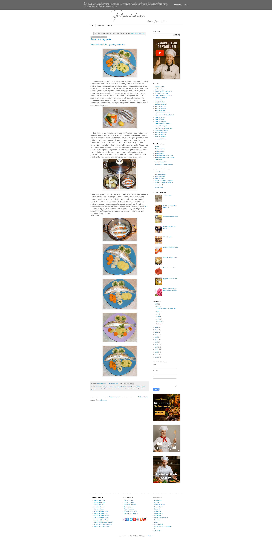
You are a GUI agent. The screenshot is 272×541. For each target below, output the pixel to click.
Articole (156, 502)
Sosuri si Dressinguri (161, 126)
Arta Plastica (158, 500)
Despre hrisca (158, 515)
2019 (156, 342)
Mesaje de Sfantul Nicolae (101, 515)
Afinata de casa (159, 172)
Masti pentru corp (160, 149)
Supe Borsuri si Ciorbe (161, 130)
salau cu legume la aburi (132, 388)
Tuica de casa (159, 187)
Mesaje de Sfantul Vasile (101, 520)
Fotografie (157, 520)
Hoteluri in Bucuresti (130, 504)
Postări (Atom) (103, 400)
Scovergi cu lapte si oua (170, 257)
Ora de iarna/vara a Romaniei (162, 526)
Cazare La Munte (129, 502)
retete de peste (100, 388)
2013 (156, 357)
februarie (159, 321)
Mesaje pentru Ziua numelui (102, 526)
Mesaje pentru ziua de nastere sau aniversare (170, 289)
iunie (158, 311)
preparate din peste (126, 386)
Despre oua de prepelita (161, 518)
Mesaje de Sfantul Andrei (101, 511)
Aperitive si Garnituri (160, 89)
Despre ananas (158, 513)
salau (124, 388)
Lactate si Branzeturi (160, 104)
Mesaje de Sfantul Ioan (100, 513)
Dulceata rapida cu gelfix (170, 247)
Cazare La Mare (129, 500)
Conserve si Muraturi (161, 97)
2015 (156, 352)
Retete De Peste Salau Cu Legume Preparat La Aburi (108, 45)
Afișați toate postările (137, 33)
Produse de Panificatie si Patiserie (164, 115)
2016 (156, 349)
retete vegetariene (160, 139)
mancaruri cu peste (160, 136)
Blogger (150, 536)
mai (157, 314)
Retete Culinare (136, 386)
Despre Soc (157, 509)
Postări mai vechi (143, 397)
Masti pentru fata (159, 151)
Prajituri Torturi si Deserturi (162, 113)
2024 (156, 329)
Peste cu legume (110, 386)
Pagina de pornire (114, 397)
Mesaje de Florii (98, 504)
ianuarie (159, 324)
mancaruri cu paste (160, 134)
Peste (103, 386)
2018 (156, 344)
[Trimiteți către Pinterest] (133, 384)
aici (146, 206)
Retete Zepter (118, 388)
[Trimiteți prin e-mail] (125, 384)
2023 (156, 332)
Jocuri (156, 522)
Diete (100, 386)
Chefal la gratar (167, 237)
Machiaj (157, 146)
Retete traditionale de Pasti (162, 123)
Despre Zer (157, 511)
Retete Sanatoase (109, 388)
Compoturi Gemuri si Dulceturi (163, 95)
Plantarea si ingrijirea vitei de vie (164, 182)
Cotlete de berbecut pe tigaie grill (165, 308)
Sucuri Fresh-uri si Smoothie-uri (164, 128)
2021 (156, 337)
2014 (156, 354)
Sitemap (109, 26)
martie (158, 319)
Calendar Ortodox (159, 504)
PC (155, 528)
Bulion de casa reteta (169, 268)
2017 (156, 347)
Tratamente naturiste (160, 162)
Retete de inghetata (160, 121)
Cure (96, 386)
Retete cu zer (158, 159)
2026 (156, 304)
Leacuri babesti (158, 524)
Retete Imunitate (159, 119)
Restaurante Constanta (131, 513)
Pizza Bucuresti (128, 507)
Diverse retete (159, 100)
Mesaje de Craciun (99, 502)
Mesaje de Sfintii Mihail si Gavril (103, 522)
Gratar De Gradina (160, 178)
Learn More (178, 5)
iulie (157, 306)
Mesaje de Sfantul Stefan (101, 518)
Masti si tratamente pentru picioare (164, 157)
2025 (156, 327)
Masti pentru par (159, 153)
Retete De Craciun (160, 117)
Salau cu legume (101, 39)
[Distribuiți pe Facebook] (131, 384)
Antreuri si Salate (159, 87)
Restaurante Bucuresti (130, 511)
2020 (156, 339)
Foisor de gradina (160, 176)
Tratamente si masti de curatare (164, 164)
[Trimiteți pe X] (129, 384)
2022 (156, 334)
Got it (186, 5)
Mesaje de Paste (99, 509)
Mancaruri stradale (160, 110)
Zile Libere (157, 531)
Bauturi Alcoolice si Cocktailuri (163, 91)
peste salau (118, 386)
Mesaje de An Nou (99, 500)
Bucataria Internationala (161, 93)
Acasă (92, 26)
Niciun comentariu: (114, 383)
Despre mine (100, 26)
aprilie (158, 316)
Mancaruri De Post (160, 106)
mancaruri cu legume (161, 132)
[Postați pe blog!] (127, 384)
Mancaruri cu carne (160, 108)
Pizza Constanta (129, 509)
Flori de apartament (160, 174)
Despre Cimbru (158, 507)
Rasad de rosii (159, 185)
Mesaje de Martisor (99, 507)
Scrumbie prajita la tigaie (170, 216)
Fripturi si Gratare (160, 102)
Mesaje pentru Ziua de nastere (103, 524)
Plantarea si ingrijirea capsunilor (164, 180)
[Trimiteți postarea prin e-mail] (121, 383)
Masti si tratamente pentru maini (164, 155)
